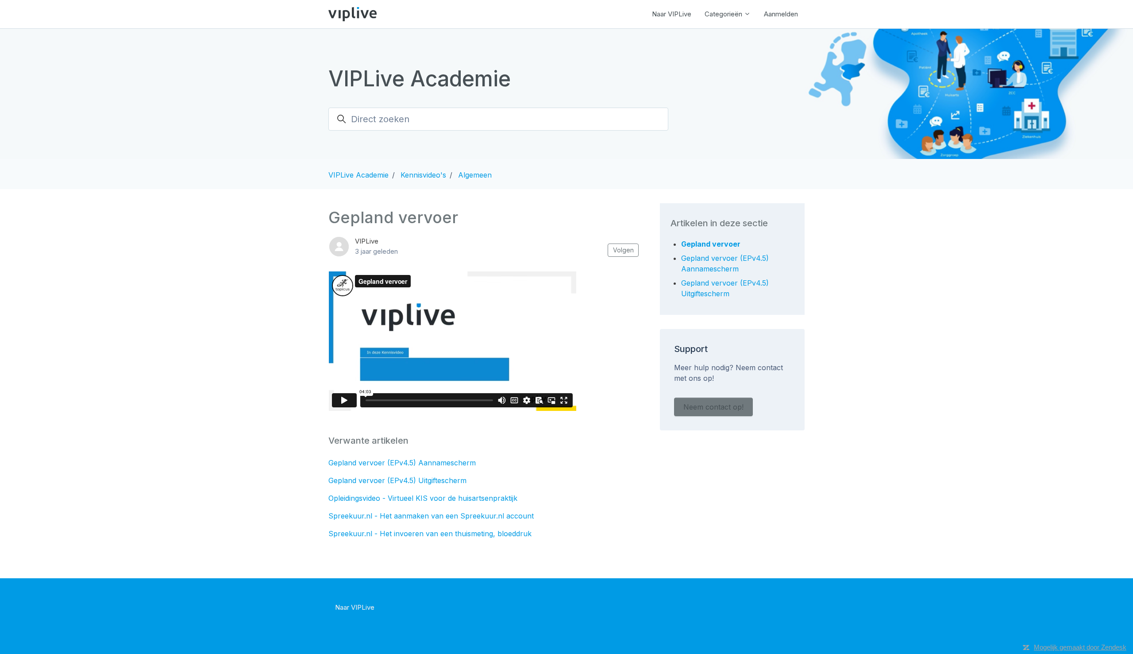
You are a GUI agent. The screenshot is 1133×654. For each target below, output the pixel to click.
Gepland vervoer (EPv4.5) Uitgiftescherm (397, 480)
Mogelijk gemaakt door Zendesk (1080, 647)
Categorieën (724, 14)
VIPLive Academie (358, 174)
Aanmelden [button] (781, 14)
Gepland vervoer (710, 244)
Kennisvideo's (423, 174)
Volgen (623, 250)
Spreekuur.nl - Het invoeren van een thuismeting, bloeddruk (430, 533)
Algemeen (475, 174)
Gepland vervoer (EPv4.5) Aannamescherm (402, 462)
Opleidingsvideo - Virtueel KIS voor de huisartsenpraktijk (422, 498)
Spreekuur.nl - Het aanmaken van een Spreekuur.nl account (431, 515)
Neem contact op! (713, 406)
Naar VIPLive (671, 14)
